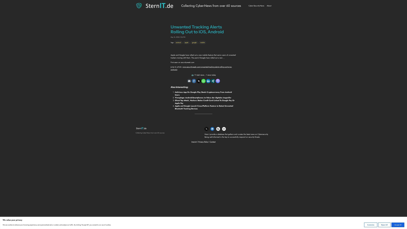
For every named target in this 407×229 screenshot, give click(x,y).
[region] (203, 223)
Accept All (397, 225)
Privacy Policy (203, 141)
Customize (370, 225)
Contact (213, 141)
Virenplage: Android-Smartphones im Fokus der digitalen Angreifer (203, 97)
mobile (202, 42)
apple (186, 42)
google (194, 42)
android (178, 42)
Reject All (384, 225)
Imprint (194, 141)
